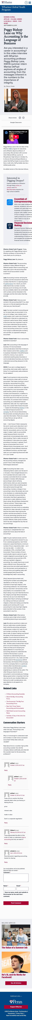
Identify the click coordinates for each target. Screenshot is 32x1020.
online (17, 185)
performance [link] (9, 284)
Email (18, 886)
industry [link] (21, 408)
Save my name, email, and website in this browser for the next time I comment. (15, 894)
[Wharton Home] (7, 2)
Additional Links (15, 996)
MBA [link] (10, 149)
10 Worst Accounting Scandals (15, 694)
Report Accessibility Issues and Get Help (16, 1015)
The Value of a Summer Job (14, 948)
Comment (6, 872)
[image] (18, 117)
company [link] (6, 412)
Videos (15, 21)
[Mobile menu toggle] (30, 3)
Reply (6, 770)
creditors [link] (22, 351)
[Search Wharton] (26, 2)
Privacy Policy (19, 1013)
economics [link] (19, 660)
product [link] (24, 666)
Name (5, 886)
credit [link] (5, 316)
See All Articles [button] (16, 983)
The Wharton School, (13, 1011)
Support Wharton (16, 1007)
